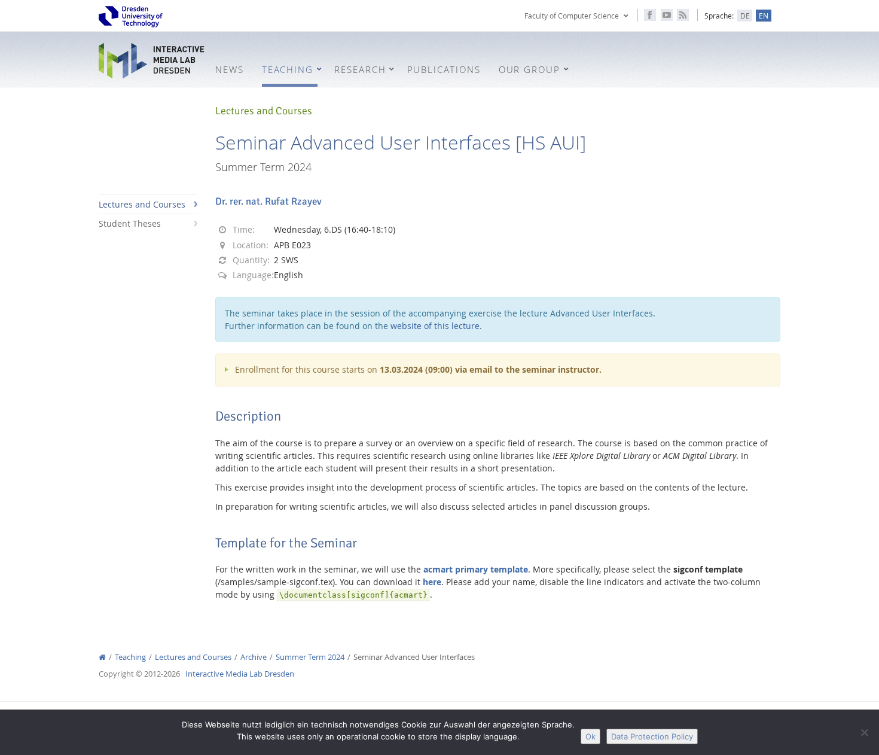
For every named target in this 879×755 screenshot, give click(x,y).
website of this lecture (435, 325)
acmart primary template (475, 569)
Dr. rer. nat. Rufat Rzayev (268, 201)
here (432, 581)
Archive (253, 657)
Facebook (650, 15)
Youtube (667, 15)
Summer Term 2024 (310, 657)
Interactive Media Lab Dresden (152, 60)
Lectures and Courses (142, 204)
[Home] (102, 657)
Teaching (130, 657)
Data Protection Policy (652, 736)
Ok (590, 736)
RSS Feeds (683, 15)
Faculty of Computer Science (571, 15)
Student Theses (130, 223)
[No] (864, 732)
